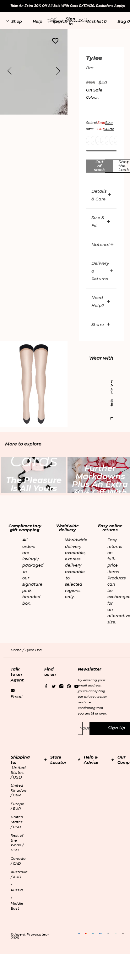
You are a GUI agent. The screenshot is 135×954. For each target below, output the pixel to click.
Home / (18, 650)
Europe (17, 806)
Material (100, 244)
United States (17, 822)
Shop (16, 21)
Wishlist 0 (96, 21)
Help (37, 21)
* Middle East (17, 903)
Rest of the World (17, 842)
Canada (18, 861)
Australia (19, 874)
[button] (70, 21)
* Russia (17, 888)
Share (97, 324)
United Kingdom (19, 790)
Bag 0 (123, 21)
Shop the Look (124, 166)
